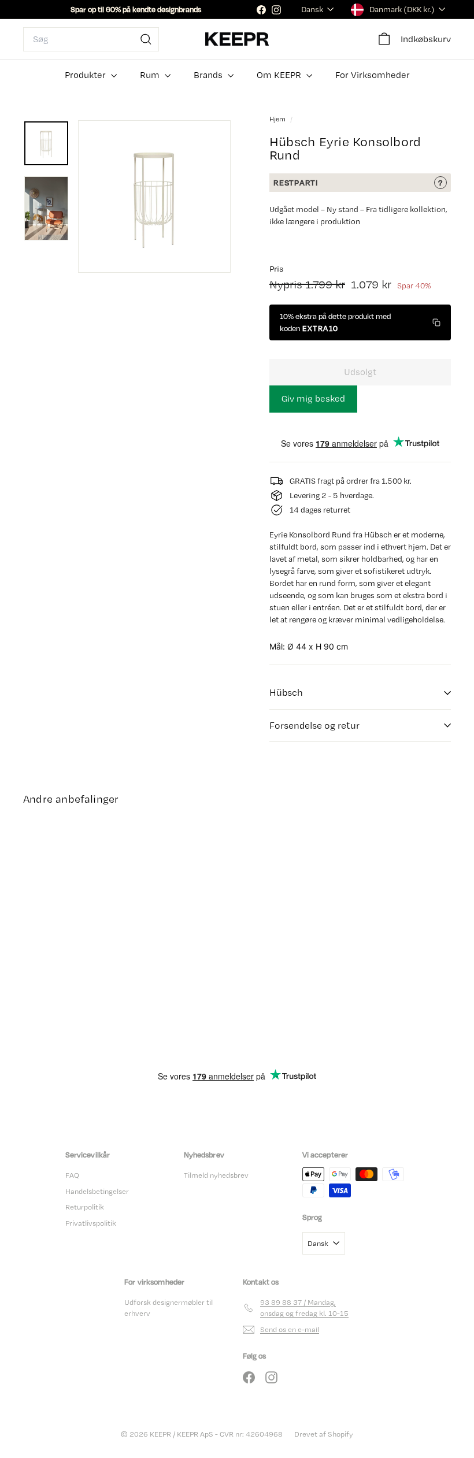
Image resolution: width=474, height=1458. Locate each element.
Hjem (278, 119)
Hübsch (286, 692)
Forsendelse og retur (314, 725)
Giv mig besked (313, 398)
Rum (151, 75)
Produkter (86, 75)
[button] (360, 322)
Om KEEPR (280, 75)
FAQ (72, 1175)
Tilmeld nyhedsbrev (216, 1175)
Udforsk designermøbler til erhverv (168, 1308)
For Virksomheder (372, 75)
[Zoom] (154, 196)
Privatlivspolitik (90, 1223)
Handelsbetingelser (97, 1191)
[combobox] (91, 39)
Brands (209, 75)
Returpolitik (84, 1207)
